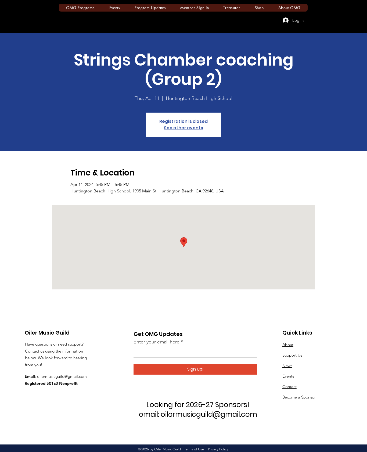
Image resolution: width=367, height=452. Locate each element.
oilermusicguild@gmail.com (62, 376)
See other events (183, 128)
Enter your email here (156, 341)
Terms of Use (194, 449)
